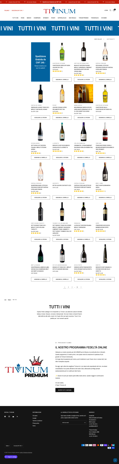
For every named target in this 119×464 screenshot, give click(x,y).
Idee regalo (72, 18)
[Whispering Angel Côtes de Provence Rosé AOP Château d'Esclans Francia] (40, 171)
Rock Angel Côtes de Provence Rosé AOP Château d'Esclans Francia (104, 67)
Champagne (37, 18)
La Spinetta (56, 143)
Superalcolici (62, 18)
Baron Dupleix (78, 105)
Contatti (34, 418)
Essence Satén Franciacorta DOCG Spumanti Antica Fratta (83, 268)
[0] (113, 10)
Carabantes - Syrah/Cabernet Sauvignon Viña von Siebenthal (83, 146)
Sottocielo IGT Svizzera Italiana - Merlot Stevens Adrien (38, 147)
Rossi (22, 18)
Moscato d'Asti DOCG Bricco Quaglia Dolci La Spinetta (61, 146)
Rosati (53, 18)
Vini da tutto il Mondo (26, 2)
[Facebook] (6, 416)
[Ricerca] (110, 10)
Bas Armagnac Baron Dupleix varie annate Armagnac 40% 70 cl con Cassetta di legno (83, 109)
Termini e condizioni (37, 421)
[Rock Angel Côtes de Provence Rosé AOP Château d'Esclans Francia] (105, 51)
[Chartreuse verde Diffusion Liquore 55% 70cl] (62, 51)
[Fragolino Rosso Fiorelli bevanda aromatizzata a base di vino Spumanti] (105, 131)
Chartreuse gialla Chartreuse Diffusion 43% (104, 108)
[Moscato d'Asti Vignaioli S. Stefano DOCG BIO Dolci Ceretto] (105, 253)
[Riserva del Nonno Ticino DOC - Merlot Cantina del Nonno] (40, 93)
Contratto (56, 183)
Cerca (34, 426)
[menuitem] (15, 18)
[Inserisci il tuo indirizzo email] (84, 423)
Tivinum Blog (95, 18)
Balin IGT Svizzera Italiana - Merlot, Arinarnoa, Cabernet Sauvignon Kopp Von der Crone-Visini (83, 68)
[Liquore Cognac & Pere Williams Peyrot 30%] (62, 93)
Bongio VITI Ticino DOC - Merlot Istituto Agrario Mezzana (62, 268)
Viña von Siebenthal (79, 143)
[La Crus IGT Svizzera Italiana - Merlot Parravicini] (83, 211)
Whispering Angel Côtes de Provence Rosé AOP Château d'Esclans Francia (39, 187)
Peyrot (55, 105)
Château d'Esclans (101, 63)
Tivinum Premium (83, 18)
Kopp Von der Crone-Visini (81, 63)
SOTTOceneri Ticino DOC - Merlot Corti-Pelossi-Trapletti (38, 227)
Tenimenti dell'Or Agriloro (60, 223)
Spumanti (46, 18)
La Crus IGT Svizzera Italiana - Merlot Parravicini (83, 226)
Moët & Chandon (35, 265)
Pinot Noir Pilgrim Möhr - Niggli (103, 186)
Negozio (9, 299)
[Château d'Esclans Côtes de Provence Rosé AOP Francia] (83, 171)
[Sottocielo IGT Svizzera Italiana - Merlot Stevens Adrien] (40, 131)
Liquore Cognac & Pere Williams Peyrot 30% (60, 108)
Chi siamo (104, 18)
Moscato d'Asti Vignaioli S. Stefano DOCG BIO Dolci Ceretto (104, 269)
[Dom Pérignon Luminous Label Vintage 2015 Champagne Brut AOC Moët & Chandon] (40, 253)
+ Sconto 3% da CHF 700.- (9, 2)
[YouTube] (14, 417)
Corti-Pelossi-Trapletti (37, 223)
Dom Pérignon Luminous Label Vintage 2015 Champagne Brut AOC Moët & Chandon (40, 269)
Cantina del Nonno (36, 105)
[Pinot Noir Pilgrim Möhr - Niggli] (105, 171)
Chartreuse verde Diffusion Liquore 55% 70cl (61, 66)
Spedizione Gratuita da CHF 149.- (47, 2)
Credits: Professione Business (26, 452)
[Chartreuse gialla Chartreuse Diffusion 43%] (105, 93)
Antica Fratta (78, 265)
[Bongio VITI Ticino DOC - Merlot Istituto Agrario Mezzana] (62, 253)
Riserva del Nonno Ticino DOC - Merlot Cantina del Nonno (40, 108)
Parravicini (77, 223)
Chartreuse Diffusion (59, 63)
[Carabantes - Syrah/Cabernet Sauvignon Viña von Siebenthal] (83, 131)
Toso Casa (98, 143)
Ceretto (98, 265)
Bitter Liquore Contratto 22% (62, 185)
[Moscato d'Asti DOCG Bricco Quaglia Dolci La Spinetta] (62, 131)
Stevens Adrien (35, 143)
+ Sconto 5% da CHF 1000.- (69, 2)
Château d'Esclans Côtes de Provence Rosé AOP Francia (82, 186)
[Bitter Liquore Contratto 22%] (62, 171)
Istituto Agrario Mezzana (60, 265)
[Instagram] (10, 416)
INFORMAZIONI (37, 412)
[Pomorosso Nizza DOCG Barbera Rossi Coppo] (105, 211)
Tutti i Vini (15, 18)
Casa (5, 299)
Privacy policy (36, 423)
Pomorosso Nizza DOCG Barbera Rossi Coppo (103, 226)
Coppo (97, 223)
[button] (64, 390)
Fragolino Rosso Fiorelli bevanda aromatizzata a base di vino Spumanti (105, 147)
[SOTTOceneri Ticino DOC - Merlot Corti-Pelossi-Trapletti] (40, 211)
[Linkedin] (18, 416)
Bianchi (29, 18)
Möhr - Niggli (99, 183)
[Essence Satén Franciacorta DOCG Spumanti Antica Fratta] (83, 253)
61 (77, 287)
